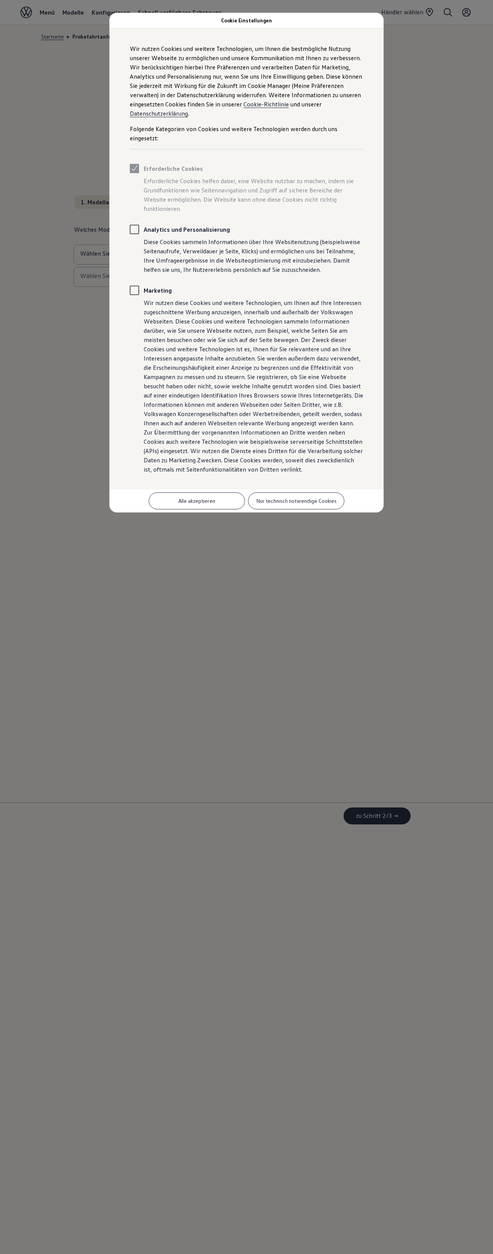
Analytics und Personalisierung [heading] (187, 229)
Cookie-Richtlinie (266, 104)
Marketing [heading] (158, 290)
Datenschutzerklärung (159, 113)
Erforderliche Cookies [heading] (173, 168)
